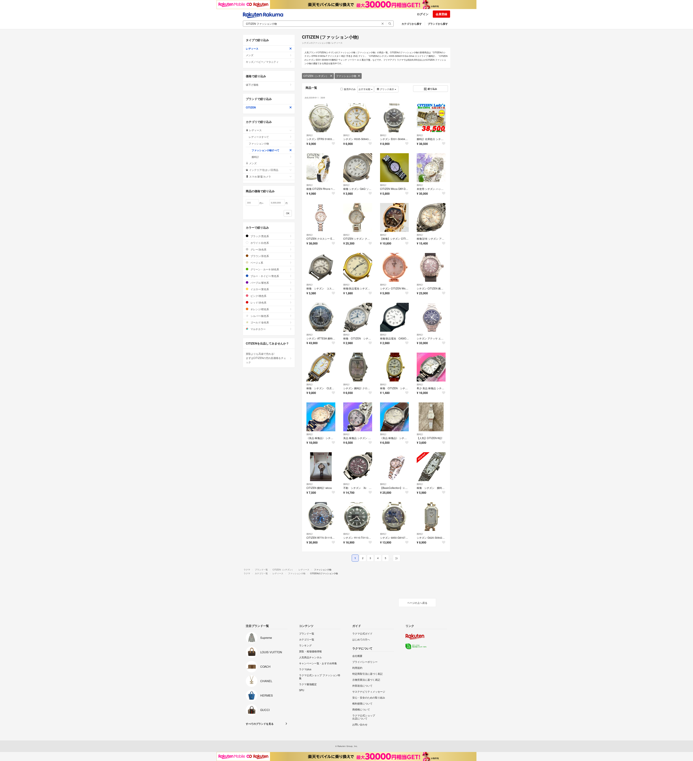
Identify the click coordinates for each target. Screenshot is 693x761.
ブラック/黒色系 (259, 236)
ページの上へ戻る (417, 603)
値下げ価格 (252, 84)
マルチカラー (258, 329)
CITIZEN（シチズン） (315, 76)
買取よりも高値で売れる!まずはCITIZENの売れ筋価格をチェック (266, 358)
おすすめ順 (365, 89)
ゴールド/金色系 (259, 322)
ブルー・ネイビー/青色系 (264, 276)
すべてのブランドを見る (260, 723)
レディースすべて (259, 137)
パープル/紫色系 (259, 282)
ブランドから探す (438, 23)
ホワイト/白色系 (259, 243)
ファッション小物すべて (265, 150)
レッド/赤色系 (258, 302)
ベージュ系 (256, 262)
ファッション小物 (346, 76)
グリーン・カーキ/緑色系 (264, 269)
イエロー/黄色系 (259, 289)
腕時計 (309, 135)
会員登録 (441, 14)
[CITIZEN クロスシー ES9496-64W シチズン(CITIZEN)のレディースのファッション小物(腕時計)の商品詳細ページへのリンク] (320, 217)
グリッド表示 (387, 89)
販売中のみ (350, 89)
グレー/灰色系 (258, 249)
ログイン (422, 14)
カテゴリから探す (412, 23)
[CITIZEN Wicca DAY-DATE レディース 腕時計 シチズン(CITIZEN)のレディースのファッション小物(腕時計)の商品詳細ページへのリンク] (394, 167)
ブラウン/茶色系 (259, 256)
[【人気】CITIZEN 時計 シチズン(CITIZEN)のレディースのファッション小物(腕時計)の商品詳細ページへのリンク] (431, 416)
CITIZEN (251, 107)
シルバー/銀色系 (259, 316)
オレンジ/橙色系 (259, 309)
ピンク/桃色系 (258, 296)
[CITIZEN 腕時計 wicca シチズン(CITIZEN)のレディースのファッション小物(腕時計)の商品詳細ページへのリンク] (320, 466)
